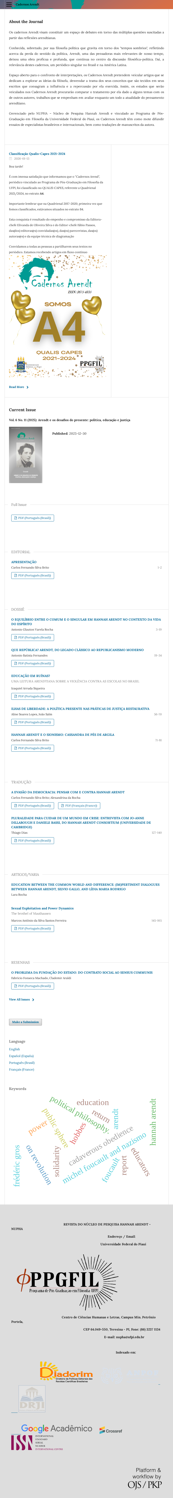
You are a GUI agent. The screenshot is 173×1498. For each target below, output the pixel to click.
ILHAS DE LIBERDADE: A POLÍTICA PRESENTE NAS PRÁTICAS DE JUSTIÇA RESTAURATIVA (80, 709)
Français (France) (21, 1069)
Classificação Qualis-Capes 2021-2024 (37, 154)
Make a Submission (25, 1022)
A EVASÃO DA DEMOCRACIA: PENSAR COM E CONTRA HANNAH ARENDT (68, 792)
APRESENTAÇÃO (23, 562)
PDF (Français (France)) (81, 805)
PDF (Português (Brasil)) (34, 518)
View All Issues (19, 999)
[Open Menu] (9, 4)
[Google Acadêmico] (51, 1433)
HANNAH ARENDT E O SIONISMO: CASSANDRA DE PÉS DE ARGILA (62, 735)
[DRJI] (32, 1411)
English (14, 1049)
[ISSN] (37, 1449)
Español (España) (21, 1056)
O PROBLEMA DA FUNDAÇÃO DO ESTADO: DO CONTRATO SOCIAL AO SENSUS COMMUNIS (82, 972)
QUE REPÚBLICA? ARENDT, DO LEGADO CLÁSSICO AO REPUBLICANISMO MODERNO (77, 650)
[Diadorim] (66, 1383)
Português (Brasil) (21, 1063)
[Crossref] (111, 1433)
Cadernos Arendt (27, 4)
